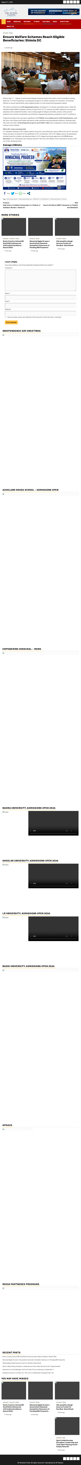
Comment (9, 268)
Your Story (64, 22)
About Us (10, 26)
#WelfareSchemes (55, 199)
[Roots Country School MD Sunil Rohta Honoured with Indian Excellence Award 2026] (13, 227)
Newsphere (49, 1463)
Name (7, 293)
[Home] (4, 21)
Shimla (11, 33)
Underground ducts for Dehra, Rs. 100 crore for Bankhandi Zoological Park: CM (27, 1373)
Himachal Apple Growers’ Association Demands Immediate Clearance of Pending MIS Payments (40, 244)
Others (37, 22)
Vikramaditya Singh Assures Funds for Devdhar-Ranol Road (64, 243)
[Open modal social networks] (28, 193)
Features (46, 22)
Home (9, 22)
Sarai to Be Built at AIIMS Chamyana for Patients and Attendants (60, 205)
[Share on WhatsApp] (22, 193)
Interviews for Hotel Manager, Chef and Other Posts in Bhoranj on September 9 (28, 1369)
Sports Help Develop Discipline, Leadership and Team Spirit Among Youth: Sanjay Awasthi (31, 1366)
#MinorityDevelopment (25, 199)
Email (7, 301)
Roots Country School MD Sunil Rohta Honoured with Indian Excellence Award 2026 (13, 244)
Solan (63, 1437)
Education (5, 238)
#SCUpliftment (44, 199)
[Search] (78, 22)
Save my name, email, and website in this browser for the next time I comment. (34, 317)
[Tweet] (14, 193)
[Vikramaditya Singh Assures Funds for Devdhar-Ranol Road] (67, 227)
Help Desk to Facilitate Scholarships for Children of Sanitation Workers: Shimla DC (21, 205)
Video (55, 22)
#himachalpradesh (12, 199)
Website (8, 309)
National (27, 22)
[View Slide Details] (40, 1314)
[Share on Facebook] (6, 193)
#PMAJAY (36, 199)
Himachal (17, 22)
